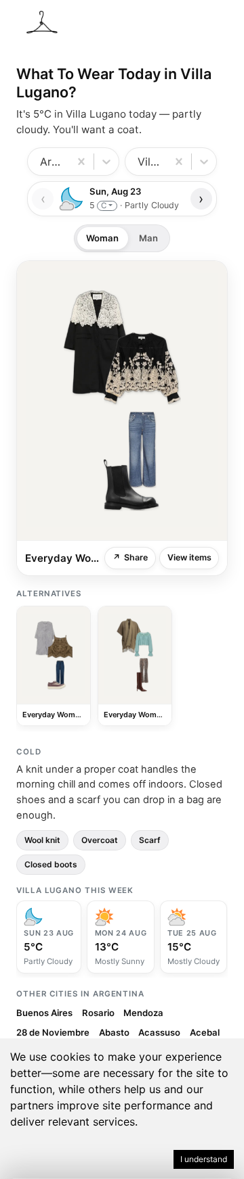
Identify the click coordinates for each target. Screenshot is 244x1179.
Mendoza (143, 1012)
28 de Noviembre (52, 1032)
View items (189, 557)
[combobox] (41, 161)
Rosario (98, 1012)
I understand (203, 1159)
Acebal (205, 1032)
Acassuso (159, 1032)
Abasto (114, 1032)
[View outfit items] (122, 400)
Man (148, 238)
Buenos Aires (44, 1012)
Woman (102, 238)
